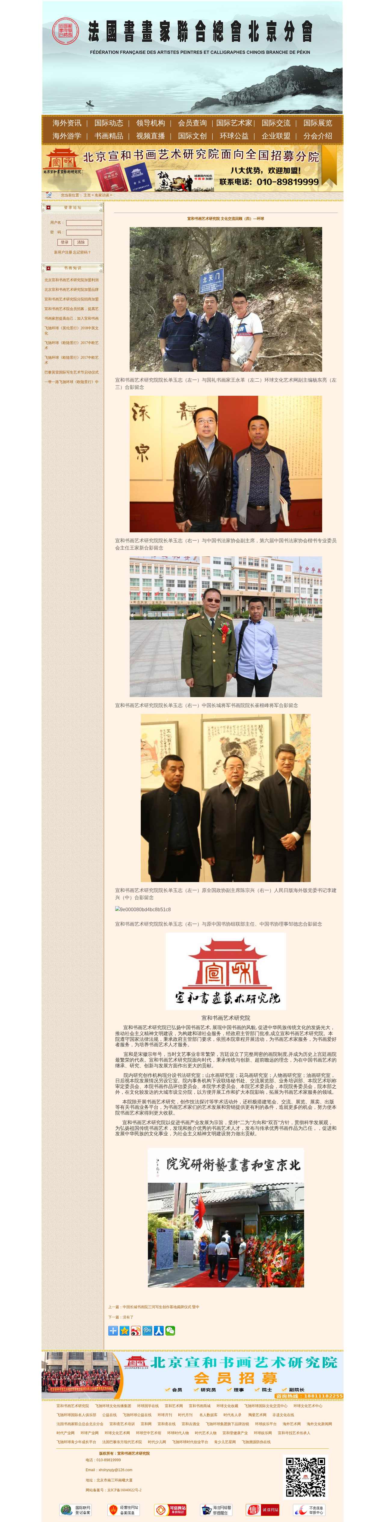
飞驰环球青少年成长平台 (76, 1442)
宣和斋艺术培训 (122, 1424)
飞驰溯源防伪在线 (256, 1442)
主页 (87, 195)
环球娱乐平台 (266, 1424)
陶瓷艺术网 (257, 1415)
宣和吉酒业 (191, 1424)
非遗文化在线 (283, 1415)
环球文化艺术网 (117, 1433)
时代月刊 (185, 1415)
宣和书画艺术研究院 (73, 1406)
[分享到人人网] (159, 1331)
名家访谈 (102, 195)
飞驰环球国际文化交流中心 (266, 1406)
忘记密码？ (82, 252)
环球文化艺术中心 (308, 1406)
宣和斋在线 (167, 1424)
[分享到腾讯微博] (147, 1331)
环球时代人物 (178, 1433)
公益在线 (109, 1415)
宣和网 (146, 1424)
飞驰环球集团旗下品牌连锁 (227, 1424)
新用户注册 (63, 252)
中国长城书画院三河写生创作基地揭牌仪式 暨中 (161, 1307)
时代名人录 (232, 1415)
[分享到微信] (170, 1331)
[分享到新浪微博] (136, 1331)
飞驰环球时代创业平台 (190, 1442)
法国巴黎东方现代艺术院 (122, 1442)
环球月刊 (165, 1415)
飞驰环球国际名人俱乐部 (76, 1415)
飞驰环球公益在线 (137, 1415)
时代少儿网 (157, 1442)
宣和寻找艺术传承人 (294, 1433)
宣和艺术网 (174, 1406)
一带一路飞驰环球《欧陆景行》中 (72, 382)
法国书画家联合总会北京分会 (80, 1424)
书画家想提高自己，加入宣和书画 (72, 318)
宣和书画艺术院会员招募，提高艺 (72, 309)
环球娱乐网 (263, 1433)
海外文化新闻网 (319, 1424)
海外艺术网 (292, 1424)
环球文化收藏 (227, 1406)
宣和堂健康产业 (235, 1433)
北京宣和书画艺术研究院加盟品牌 (72, 289)
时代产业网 (66, 1433)
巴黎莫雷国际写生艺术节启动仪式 (72, 372)
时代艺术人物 (206, 1433)
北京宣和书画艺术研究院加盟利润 (72, 280)
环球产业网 (90, 1433)
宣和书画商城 (200, 1406)
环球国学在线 (148, 1406)
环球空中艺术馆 (148, 1433)
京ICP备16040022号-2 (124, 1490)
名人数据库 (208, 1415)
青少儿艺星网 (225, 1442)
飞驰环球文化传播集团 (113, 1406)
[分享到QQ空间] (124, 1331)
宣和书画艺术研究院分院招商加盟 (72, 299)
